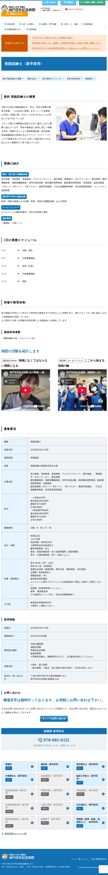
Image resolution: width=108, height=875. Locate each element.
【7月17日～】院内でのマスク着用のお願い (52, 38)
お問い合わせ (50, 2)
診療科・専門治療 (49, 24)
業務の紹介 (31, 79)
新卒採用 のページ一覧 (15, 834)
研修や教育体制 (73, 79)
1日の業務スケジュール (51, 79)
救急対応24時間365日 (75, 9)
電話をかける (16, 14)
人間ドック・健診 (70, 24)
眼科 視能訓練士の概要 (12, 79)
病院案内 (89, 24)
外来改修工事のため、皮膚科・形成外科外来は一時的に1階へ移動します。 (67, 43)
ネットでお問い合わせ (54, 718)
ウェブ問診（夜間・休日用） (92, 2)
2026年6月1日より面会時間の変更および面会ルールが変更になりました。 (67, 48)
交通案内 (69, 2)
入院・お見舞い (28, 24)
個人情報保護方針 (99, 859)
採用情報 (32, 29)
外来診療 (10, 24)
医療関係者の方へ (14, 29)
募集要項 (89, 79)
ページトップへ (94, 872)
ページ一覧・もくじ (79, 859)
